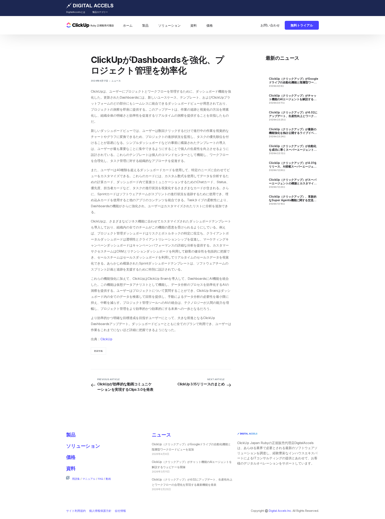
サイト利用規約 (76, 510)
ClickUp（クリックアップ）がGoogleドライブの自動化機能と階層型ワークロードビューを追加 (293, 80)
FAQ (100, 478)
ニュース (116, 80)
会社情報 (120, 510)
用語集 (76, 478)
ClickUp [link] (203, 291)
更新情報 (98, 351)
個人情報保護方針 (100, 510)
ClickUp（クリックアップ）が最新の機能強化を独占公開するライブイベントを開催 (293, 131)
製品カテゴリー (100, 12)
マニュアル (88, 478)
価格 (71, 457)
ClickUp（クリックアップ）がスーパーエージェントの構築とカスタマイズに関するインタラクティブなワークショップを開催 (293, 181)
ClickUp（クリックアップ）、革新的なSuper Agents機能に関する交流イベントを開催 (292, 198)
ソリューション (83, 446)
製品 (71, 435)
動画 (108, 478)
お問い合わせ (270, 25)
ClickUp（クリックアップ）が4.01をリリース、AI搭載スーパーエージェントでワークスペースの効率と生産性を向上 (293, 164)
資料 (71, 468)
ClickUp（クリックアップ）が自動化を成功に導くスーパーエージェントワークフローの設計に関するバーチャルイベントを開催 (293, 147)
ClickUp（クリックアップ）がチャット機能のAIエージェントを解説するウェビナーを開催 (292, 97)
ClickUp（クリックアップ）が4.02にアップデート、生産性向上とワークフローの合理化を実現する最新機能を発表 (293, 114)
